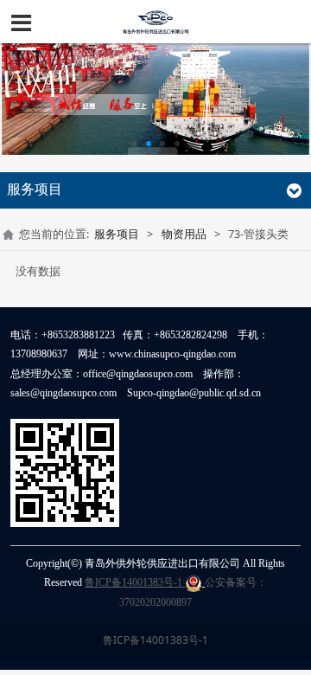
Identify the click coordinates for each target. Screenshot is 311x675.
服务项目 (116, 234)
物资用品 (184, 234)
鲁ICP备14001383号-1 (135, 582)
